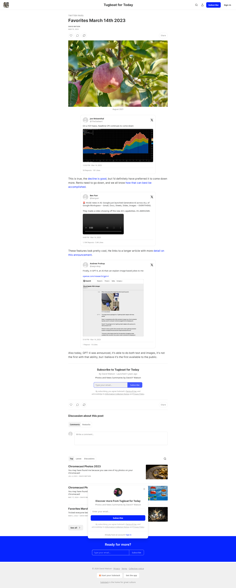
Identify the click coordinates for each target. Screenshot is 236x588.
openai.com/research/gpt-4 (96, 276)
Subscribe (213, 5)
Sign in (227, 5)
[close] (144, 489)
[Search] (196, 5)
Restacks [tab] (86, 424)
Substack (104, 582)
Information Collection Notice (117, 527)
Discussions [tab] (89, 458)
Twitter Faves (76, 15)
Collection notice (136, 568)
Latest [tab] (78, 458)
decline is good (97, 178)
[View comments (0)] (77, 35)
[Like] (71, 35)
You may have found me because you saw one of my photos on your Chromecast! (100, 471)
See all (73, 527)
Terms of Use (131, 524)
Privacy (116, 568)
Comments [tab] (75, 424)
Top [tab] (71, 458)
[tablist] (80, 424)
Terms (124, 568)
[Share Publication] (202, 5)
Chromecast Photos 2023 (84, 466)
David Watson (74, 26)
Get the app (131, 575)
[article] (118, 473)
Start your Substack (110, 575)
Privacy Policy (138, 527)
